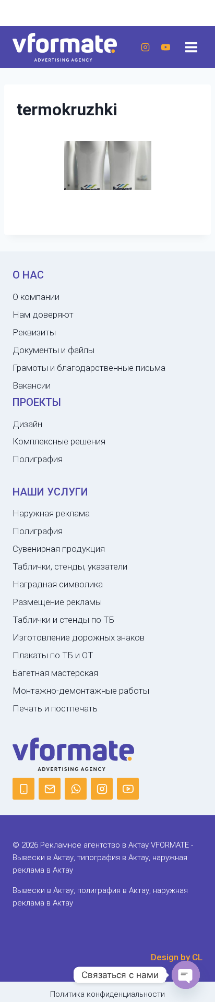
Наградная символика (58, 584)
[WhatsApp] (76, 789)
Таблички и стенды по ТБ (63, 619)
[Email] (50, 789)
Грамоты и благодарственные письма (89, 368)
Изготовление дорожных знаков (79, 637)
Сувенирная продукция (59, 549)
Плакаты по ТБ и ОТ (53, 655)
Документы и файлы (53, 350)
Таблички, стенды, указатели (70, 566)
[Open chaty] (186, 975)
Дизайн (27, 424)
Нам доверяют (43, 314)
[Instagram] (145, 47)
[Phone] (23, 789)
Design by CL (176, 957)
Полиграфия (38, 459)
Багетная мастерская (55, 673)
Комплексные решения (59, 441)
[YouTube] (165, 47)
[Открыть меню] (191, 47)
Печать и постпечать (55, 708)
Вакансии (32, 385)
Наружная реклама (51, 513)
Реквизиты (34, 332)
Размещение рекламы (57, 602)
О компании (36, 297)
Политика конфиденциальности (107, 994)
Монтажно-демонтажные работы (81, 690)
